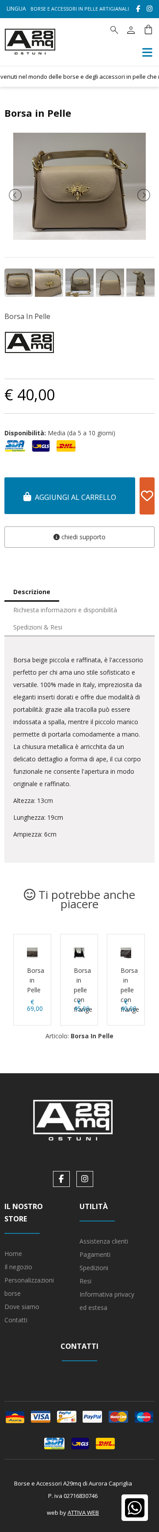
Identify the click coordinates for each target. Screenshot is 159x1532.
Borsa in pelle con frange (83, 990)
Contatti (15, 1320)
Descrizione (31, 591)
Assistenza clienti (104, 1241)
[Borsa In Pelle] (79, 237)
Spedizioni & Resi (37, 627)
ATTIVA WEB (83, 1513)
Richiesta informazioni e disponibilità (65, 610)
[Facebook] (138, 9)
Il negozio (18, 1267)
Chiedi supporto (83, 537)
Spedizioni (94, 1267)
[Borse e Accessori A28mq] (30, 59)
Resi (85, 1281)
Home (13, 1253)
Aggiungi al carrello (73, 497)
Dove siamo (21, 1306)
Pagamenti (95, 1254)
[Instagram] (149, 9)
